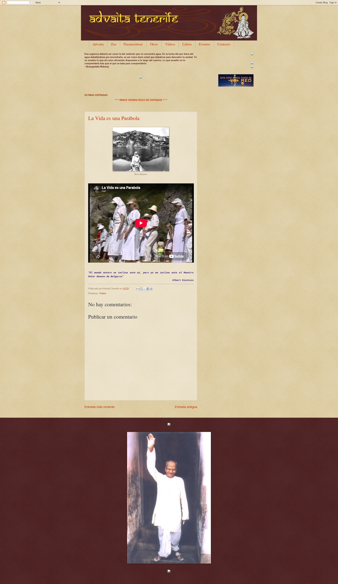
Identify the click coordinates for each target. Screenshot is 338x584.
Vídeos (170, 44)
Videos (102, 293)
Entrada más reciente (99, 407)
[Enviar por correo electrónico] (138, 289)
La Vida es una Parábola (113, 117)
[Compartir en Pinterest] (151, 289)
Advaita (98, 44)
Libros (187, 44)
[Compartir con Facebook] (148, 289)
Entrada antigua (186, 407)
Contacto (223, 44)
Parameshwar (133, 44)
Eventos (204, 44)
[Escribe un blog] (141, 289)
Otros (154, 44)
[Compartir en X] (144, 289)
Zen (113, 44)
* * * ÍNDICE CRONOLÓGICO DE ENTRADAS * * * (141, 100)
